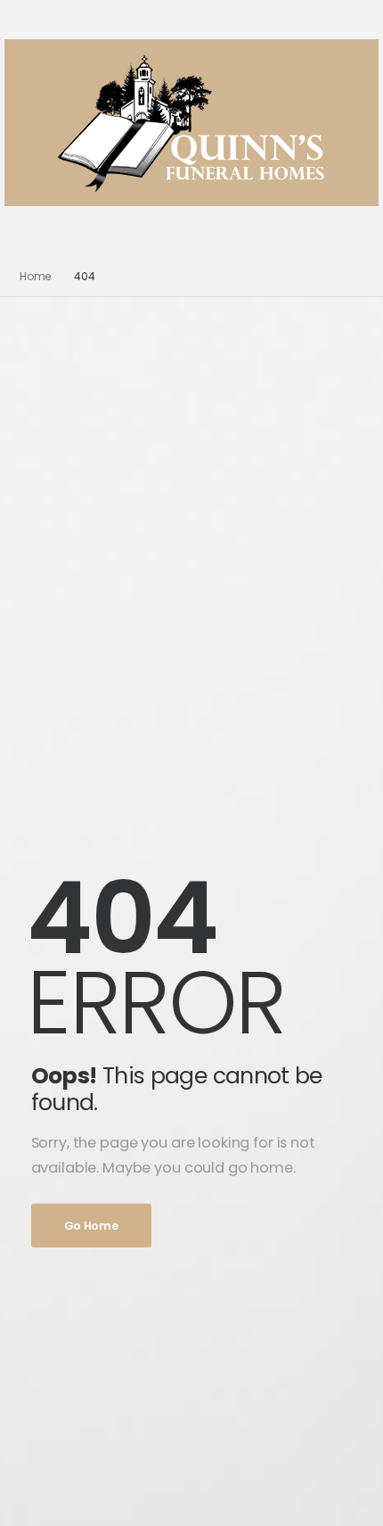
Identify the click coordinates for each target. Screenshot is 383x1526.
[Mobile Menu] (184, 232)
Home (36, 276)
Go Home (91, 1224)
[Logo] (192, 123)
